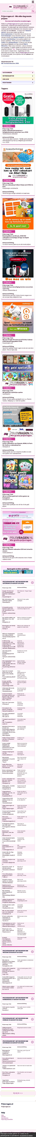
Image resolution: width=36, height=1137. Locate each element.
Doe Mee (8, 126)
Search (33, 11)
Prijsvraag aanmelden (7, 1119)
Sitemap (3, 1116)
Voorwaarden (4, 1118)
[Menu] (33, 1)
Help (2, 1115)
